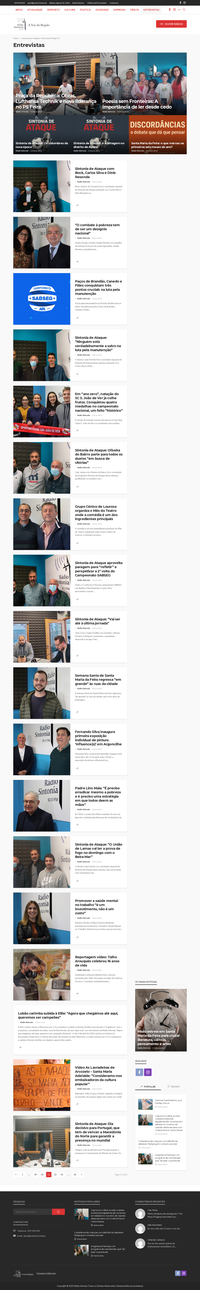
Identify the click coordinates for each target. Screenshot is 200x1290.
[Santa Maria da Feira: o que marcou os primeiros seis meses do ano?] (158, 134)
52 (55, 1174)
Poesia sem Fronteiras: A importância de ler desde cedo (137, 104)
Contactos (114, 3)
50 (42, 1174)
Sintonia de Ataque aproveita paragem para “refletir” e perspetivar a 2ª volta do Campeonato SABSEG (98, 569)
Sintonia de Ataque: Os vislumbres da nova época (42, 145)
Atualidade (34, 9)
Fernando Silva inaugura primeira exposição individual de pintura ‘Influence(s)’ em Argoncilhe (98, 738)
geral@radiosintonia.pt (35, 1235)
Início (19, 9)
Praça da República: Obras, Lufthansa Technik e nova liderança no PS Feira (56, 101)
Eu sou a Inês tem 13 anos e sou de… (164, 1228)
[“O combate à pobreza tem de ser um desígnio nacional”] (41, 242)
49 (35, 1174)
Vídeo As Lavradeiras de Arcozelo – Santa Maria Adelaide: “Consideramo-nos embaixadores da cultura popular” (98, 1076)
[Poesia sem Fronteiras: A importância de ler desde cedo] (143, 84)
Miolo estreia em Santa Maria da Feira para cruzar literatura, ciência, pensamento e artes (159, 1038)
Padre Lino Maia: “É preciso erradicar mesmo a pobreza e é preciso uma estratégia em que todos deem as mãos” (98, 796)
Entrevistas (151, 9)
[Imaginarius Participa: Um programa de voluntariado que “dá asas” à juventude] (145, 1158)
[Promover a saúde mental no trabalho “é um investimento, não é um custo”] (41, 918)
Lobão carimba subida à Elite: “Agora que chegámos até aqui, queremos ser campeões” (68, 1015)
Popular (149, 1086)
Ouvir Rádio (174, 23)
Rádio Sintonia (78, 3)
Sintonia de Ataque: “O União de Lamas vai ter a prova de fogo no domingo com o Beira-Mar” (98, 850)
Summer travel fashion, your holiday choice (168, 1101)
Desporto (53, 9)
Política (85, 9)
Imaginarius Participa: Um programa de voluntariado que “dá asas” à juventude (168, 1158)
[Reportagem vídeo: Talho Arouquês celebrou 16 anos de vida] (41, 974)
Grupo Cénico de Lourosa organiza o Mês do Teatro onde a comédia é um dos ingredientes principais (96, 513)
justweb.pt (138, 1286)
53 (62, 1174)
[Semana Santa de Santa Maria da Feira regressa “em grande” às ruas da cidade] (41, 693)
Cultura (69, 9)
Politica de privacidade (97, 3)
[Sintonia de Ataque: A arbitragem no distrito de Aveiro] (100, 134)
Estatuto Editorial (46, 1273)
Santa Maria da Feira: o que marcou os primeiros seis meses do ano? (157, 145)
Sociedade (102, 9)
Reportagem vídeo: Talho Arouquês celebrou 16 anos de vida (97, 961)
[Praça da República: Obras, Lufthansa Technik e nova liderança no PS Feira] (56, 84)
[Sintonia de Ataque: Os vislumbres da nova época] (42, 134)
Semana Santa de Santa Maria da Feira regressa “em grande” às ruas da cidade (98, 680)
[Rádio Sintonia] (31, 24)
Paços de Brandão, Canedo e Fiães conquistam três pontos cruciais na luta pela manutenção (98, 287)
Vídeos (134, 9)
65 (75, 1174)
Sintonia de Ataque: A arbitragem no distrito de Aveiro (98, 145)
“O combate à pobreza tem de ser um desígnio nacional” (97, 229)
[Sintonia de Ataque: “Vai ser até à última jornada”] (41, 637)
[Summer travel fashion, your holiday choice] (145, 1104)
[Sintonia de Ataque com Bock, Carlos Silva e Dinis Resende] (41, 186)
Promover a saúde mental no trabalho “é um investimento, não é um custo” (96, 907)
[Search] (184, 10)
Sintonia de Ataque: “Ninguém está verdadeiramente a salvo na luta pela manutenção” (98, 344)
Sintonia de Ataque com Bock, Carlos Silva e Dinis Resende (95, 173)
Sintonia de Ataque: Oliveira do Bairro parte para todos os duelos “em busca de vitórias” (99, 456)
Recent (175, 1086)
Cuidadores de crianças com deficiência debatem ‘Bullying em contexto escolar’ (158, 1142)
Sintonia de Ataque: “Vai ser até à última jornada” (97, 621)
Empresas (119, 9)
